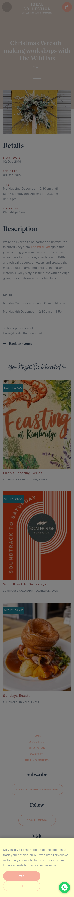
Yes (21, 876)
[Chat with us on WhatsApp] (64, 887)
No (22, 886)
